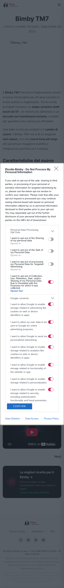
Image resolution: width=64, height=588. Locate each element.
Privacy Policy (51, 418)
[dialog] (32, 294)
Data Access (32, 418)
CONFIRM (19, 406)
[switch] (51, 239)
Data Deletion (12, 418)
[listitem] (32, 231)
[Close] (57, 169)
